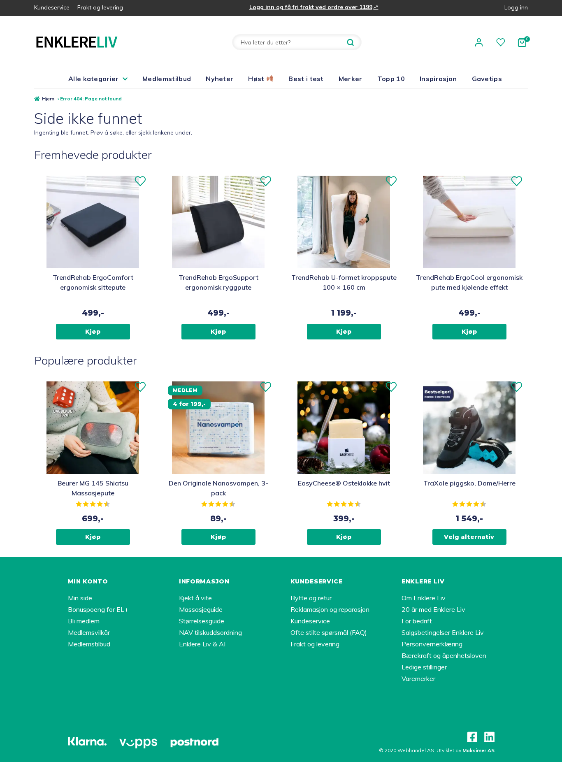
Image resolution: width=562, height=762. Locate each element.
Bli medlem (84, 621)
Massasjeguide (201, 609)
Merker (350, 78)
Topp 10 (391, 78)
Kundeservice (52, 7)
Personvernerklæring (432, 644)
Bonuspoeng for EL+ (98, 609)
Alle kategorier (93, 78)
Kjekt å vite (195, 598)
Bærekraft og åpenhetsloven (444, 655)
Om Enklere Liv (424, 598)
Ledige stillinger (424, 667)
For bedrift (417, 621)
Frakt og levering (100, 7)
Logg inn (516, 7)
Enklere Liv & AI (202, 644)
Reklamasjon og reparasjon (329, 609)
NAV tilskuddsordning (210, 632)
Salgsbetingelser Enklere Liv (443, 632)
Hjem (48, 98)
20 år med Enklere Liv (433, 609)
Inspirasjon (438, 78)
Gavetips (487, 78)
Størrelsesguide (201, 621)
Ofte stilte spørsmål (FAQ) (328, 632)
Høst (257, 78)
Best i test (306, 78)
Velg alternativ (469, 537)
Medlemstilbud (166, 78)
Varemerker (418, 678)
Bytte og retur (311, 598)
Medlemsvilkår (89, 632)
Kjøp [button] (92, 331)
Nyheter (219, 78)
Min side (80, 598)
